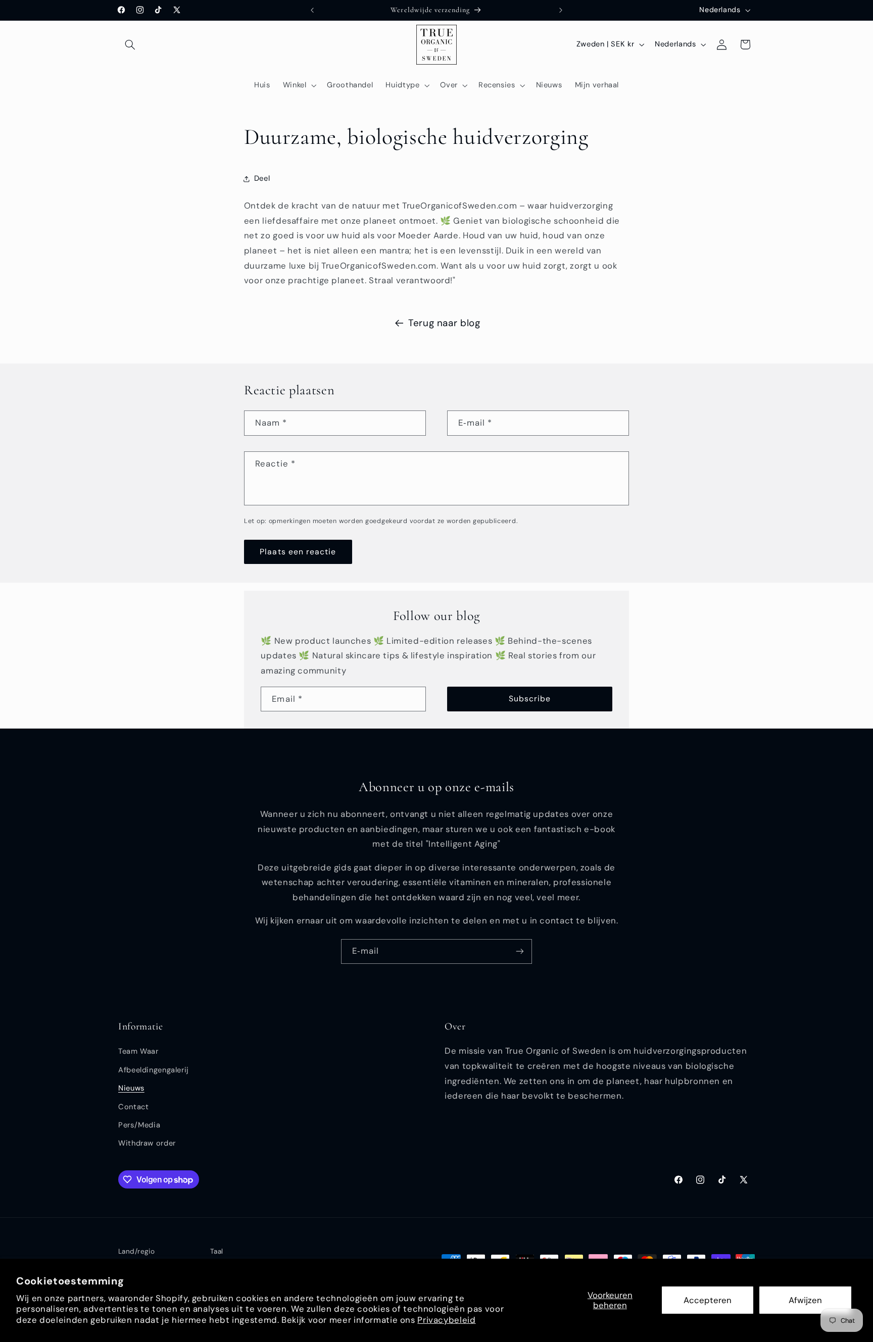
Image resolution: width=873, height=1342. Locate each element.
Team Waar (138, 1052)
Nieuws (131, 1088)
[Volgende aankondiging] (561, 10)
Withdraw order (147, 1144)
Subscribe (530, 698)
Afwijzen (805, 1300)
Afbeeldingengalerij (153, 1070)
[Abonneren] (519, 951)
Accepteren (708, 1300)
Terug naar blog (444, 323)
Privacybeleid (446, 1319)
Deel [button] (262, 178)
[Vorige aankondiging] (312, 10)
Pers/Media (139, 1125)
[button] (129, 44)
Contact (133, 1107)
